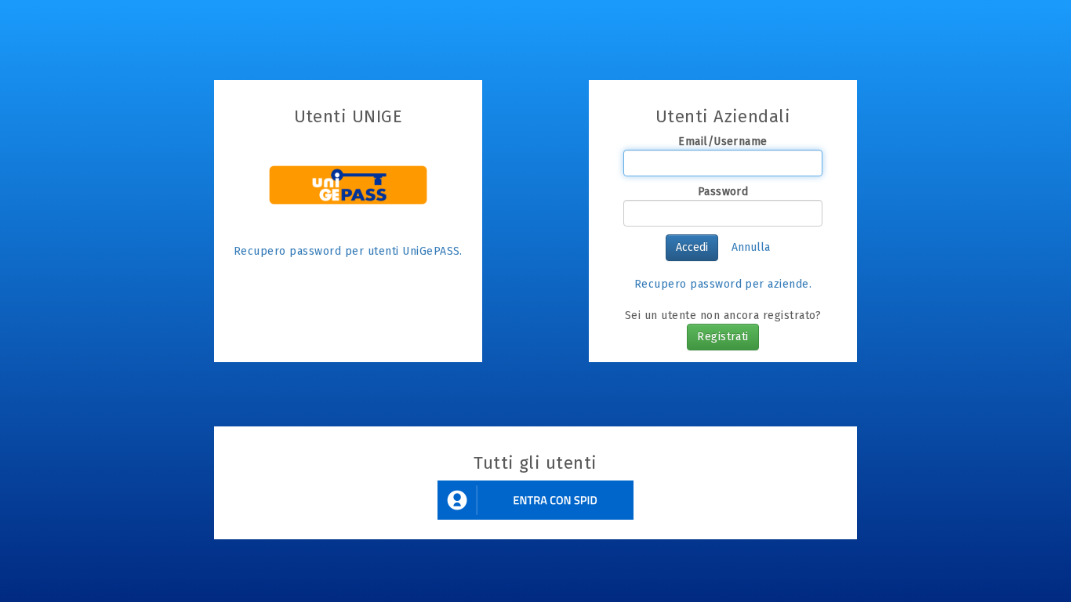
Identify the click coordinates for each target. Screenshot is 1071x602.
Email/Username (723, 141)
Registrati (723, 336)
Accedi (692, 247)
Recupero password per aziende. (723, 284)
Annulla (751, 247)
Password (723, 191)
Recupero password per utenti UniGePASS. (348, 251)
